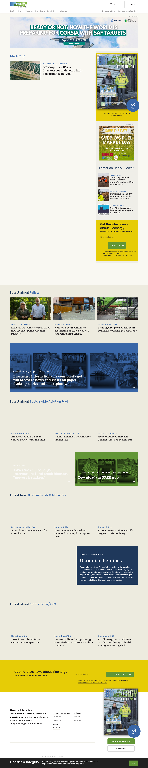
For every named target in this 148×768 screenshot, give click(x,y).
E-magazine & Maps (109, 11)
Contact (56, 728)
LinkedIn (77, 713)
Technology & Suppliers (24, 11)
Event (136, 11)
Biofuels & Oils (51, 11)
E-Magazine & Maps (121, 741)
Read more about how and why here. (68, 764)
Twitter (77, 717)
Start (12, 11)
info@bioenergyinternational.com (26, 723)
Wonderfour (58, 756)
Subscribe (121, 11)
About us (56, 724)
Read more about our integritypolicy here (117, 255)
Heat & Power (40, 11)
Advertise (129, 11)
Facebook (78, 721)
